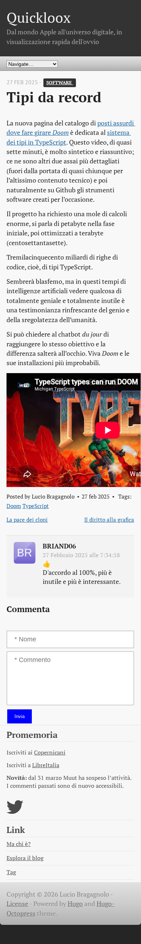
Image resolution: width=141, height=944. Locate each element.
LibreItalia (45, 765)
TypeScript (35, 505)
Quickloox (38, 17)
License (17, 904)
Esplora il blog (25, 858)
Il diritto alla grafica (109, 519)
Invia (19, 716)
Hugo (75, 904)
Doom (14, 505)
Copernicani (49, 752)
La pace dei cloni (27, 519)
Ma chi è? (19, 844)
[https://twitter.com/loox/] (15, 811)
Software (59, 83)
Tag (11, 872)
